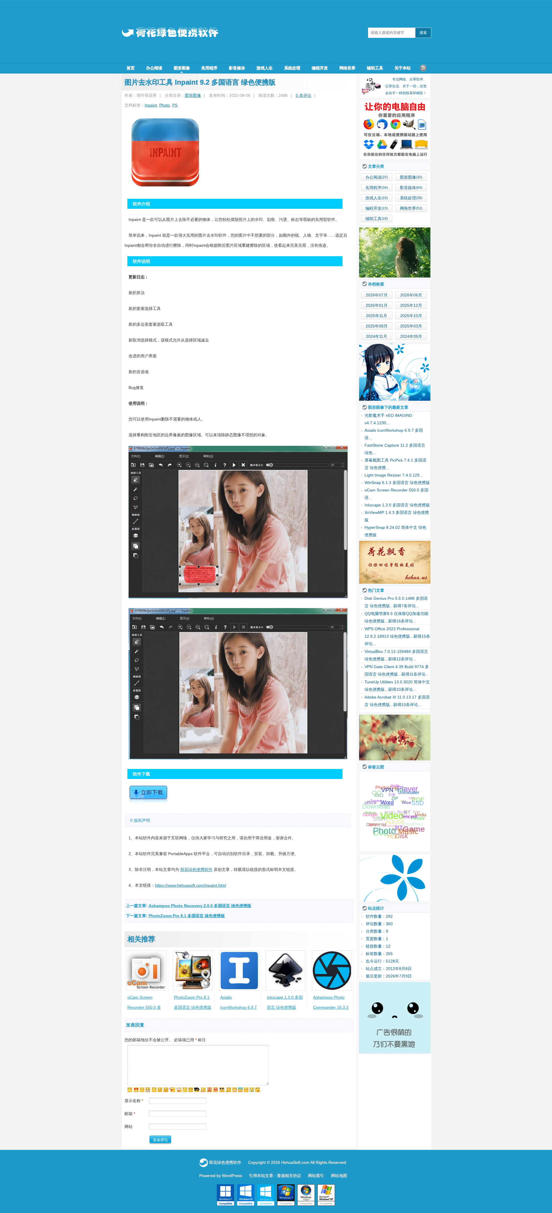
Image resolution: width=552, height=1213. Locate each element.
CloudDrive (412, 815)
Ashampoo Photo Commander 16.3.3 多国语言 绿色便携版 (331, 1007)
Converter (377, 816)
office (370, 803)
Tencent (408, 828)
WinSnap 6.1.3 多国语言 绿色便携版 (397, 482)
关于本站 (402, 68)
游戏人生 (264, 68)
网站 (128, 1126)
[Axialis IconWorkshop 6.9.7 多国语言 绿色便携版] (239, 970)
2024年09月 (411, 336)
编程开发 (320, 68)
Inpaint (151, 105)
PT (398, 836)
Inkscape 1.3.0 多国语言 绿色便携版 (397, 505)
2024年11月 (376, 336)
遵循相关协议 (289, 1175)
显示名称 (133, 1100)
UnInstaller (409, 803)
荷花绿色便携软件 (196, 869)
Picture (417, 823)
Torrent (375, 812)
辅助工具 (375, 68)
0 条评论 (303, 95)
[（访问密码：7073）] (148, 803)
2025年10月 (411, 315)
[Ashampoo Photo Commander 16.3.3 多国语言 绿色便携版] (332, 970)
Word (387, 818)
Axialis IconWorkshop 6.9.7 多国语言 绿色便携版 (239, 1007)
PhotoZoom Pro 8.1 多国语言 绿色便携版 (187, 915)
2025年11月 (376, 315)
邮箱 (129, 1113)
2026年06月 (411, 295)
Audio (381, 806)
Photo (164, 105)
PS (174, 105)
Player (408, 791)
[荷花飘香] (395, 562)
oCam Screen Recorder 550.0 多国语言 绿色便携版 (144, 1007)
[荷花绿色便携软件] (395, 130)
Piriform (370, 818)
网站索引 (316, 1175)
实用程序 (209, 68)
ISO (378, 791)
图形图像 (182, 68)
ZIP (394, 814)
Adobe (394, 808)
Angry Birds (395, 799)
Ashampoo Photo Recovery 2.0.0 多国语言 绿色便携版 (200, 905)
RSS (423, 68)
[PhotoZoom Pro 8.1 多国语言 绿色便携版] (193, 970)
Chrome (386, 793)
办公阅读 (154, 68)
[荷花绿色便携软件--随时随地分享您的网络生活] (169, 33)
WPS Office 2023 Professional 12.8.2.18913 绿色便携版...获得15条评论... (397, 651)
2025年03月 (411, 326)
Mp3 (400, 786)
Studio (395, 792)
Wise (406, 817)
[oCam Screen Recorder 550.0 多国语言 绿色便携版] (146, 970)
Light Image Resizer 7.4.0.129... (394, 475)
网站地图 (339, 1175)
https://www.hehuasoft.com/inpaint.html (190, 885)
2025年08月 (377, 326)
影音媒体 (237, 68)
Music (407, 834)
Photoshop (386, 788)
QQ (376, 798)
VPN (387, 802)
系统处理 (292, 68)
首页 (130, 68)
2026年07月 (377, 295)
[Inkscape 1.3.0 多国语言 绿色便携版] (286, 970)
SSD (418, 811)
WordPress (232, 1175)
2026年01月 (377, 305)
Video (392, 830)
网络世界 (347, 68)
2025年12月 (411, 305)
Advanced (389, 813)
